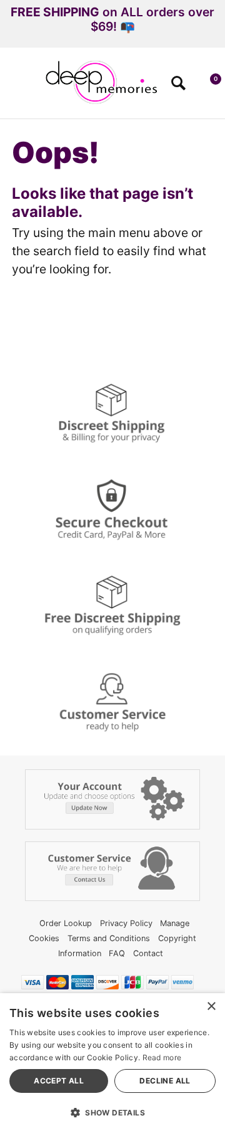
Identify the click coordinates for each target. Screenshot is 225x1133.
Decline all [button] (164, 1080)
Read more (162, 1057)
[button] (14, 87)
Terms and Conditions (109, 938)
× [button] (211, 1006)
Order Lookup (65, 923)
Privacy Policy (126, 923)
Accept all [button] (59, 1080)
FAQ (117, 953)
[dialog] (112, 1063)
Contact (148, 953)
